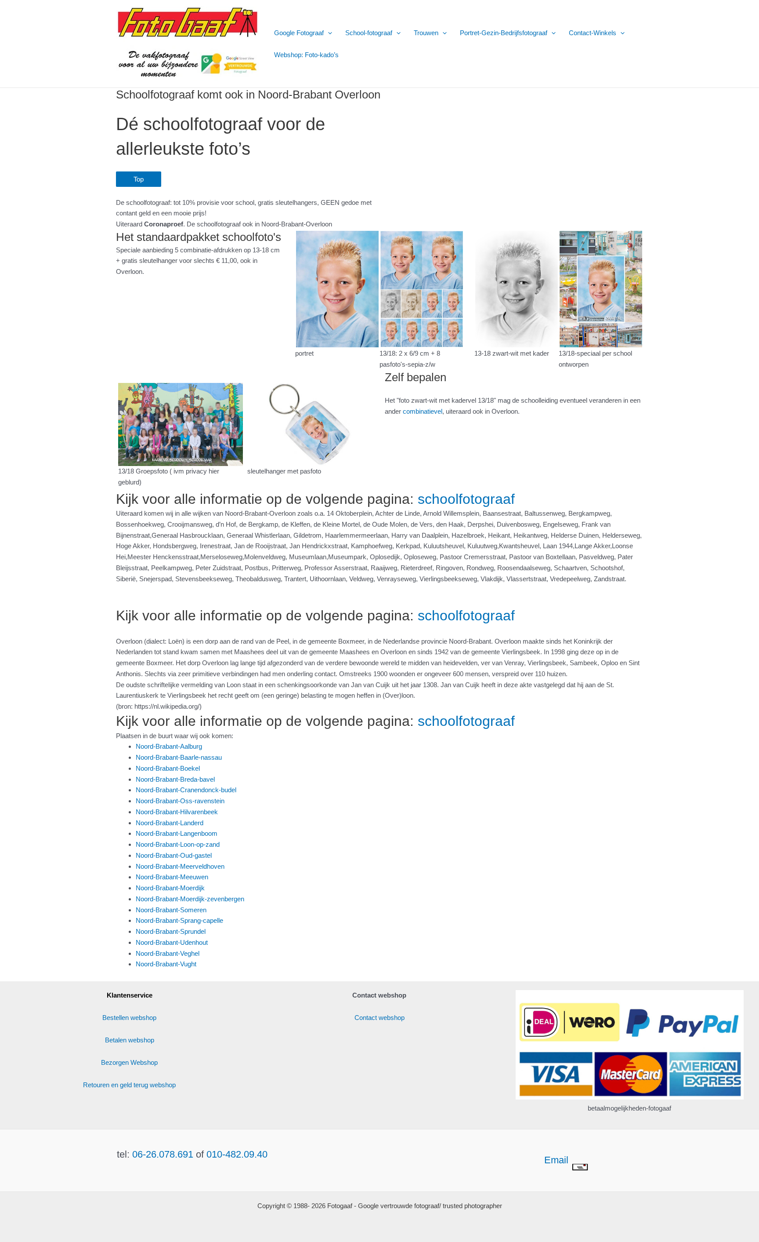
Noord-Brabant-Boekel (168, 768)
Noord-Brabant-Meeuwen (172, 877)
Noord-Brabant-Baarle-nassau (179, 757)
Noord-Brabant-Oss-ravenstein (180, 801)
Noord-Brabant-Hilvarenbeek (177, 812)
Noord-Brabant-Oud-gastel (174, 855)
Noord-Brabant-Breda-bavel (175, 779)
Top (139, 179)
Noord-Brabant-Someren (171, 910)
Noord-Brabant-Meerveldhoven (180, 866)
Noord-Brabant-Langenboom (176, 833)
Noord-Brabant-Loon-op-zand (178, 844)
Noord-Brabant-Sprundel (171, 931)
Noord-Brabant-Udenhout (172, 942)
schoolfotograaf (466, 499)
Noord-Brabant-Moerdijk (170, 888)
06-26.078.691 (162, 1154)
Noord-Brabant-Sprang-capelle (179, 920)
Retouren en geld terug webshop (129, 1085)
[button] (328, 33)
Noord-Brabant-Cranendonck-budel (186, 790)
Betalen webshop (129, 1040)
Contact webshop (379, 1017)
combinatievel (422, 411)
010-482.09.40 (236, 1154)
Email (557, 1160)
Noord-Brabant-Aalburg (169, 746)
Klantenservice (129, 995)
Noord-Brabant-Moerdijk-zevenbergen (190, 899)
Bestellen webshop (129, 1017)
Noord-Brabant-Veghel (167, 953)
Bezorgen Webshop (129, 1062)
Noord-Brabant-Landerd (169, 823)
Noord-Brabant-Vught (166, 964)
